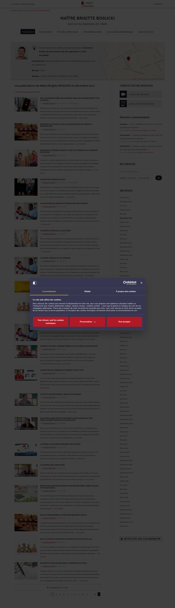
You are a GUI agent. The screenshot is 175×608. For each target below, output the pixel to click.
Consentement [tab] (49, 291)
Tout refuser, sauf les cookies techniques (51, 321)
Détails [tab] (87, 291)
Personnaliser (86, 322)
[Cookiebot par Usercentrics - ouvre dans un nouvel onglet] (125, 283)
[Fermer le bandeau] (141, 283)
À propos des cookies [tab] (126, 291)
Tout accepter (124, 322)
